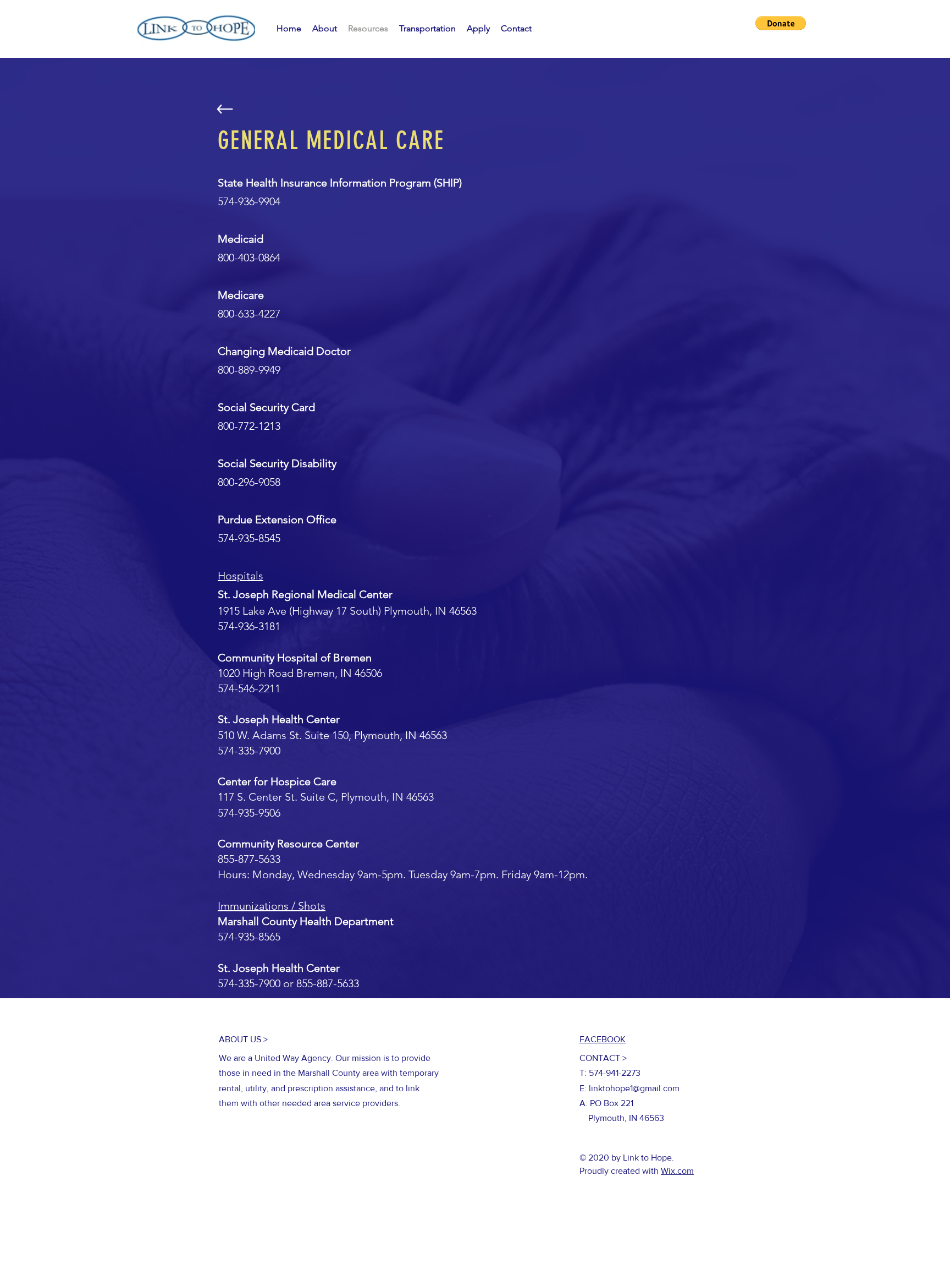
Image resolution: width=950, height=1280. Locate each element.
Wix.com (677, 1170)
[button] (780, 23)
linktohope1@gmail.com (634, 1088)
